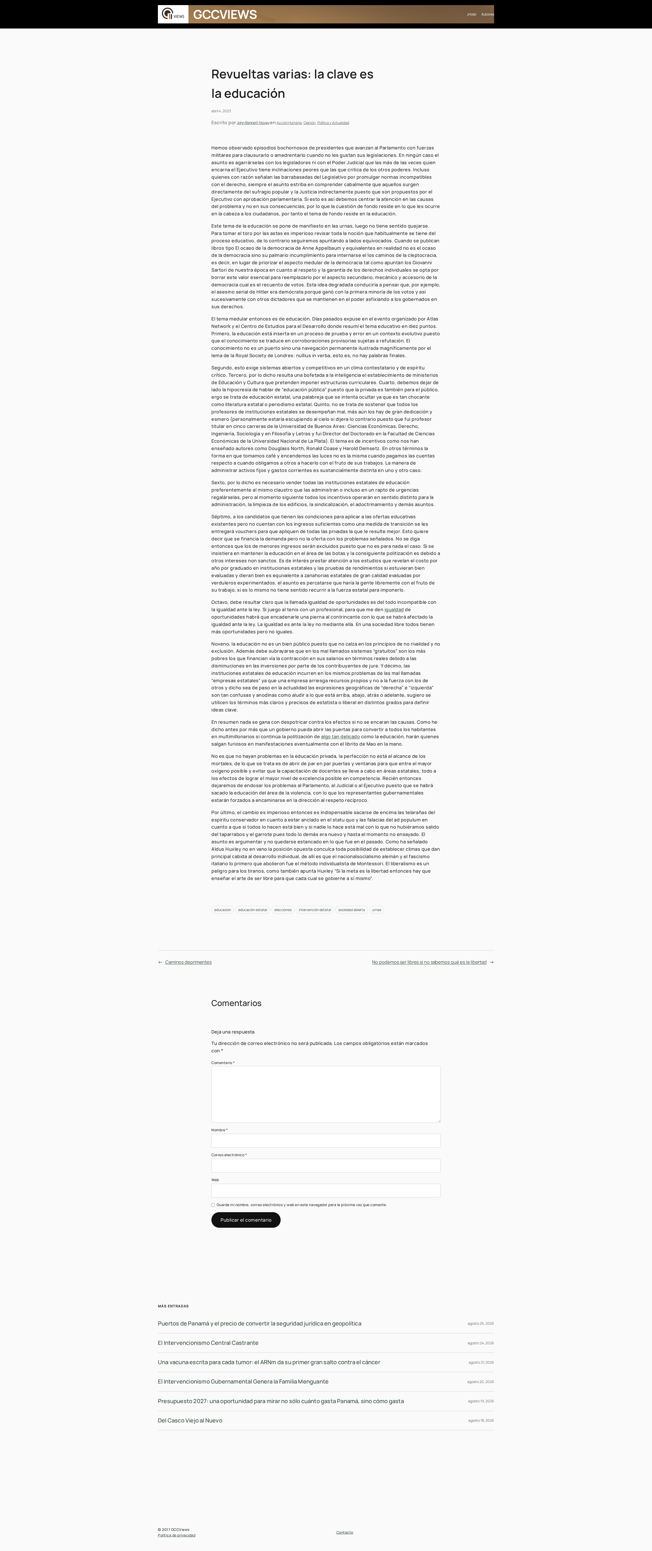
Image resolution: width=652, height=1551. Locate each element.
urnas (376, 909)
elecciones (283, 909)
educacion (222, 909)
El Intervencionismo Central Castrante (208, 1343)
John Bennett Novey (253, 122)
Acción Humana (289, 122)
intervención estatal (315, 909)
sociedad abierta (351, 909)
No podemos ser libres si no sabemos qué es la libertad (429, 962)
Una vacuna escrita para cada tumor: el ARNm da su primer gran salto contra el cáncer (269, 1362)
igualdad (394, 609)
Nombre (219, 1129)
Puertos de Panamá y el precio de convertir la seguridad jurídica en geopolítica (259, 1323)
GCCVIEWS (225, 14)
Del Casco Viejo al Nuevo (190, 1420)
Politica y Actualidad (333, 122)
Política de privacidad (176, 1535)
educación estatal (252, 909)
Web (215, 1179)
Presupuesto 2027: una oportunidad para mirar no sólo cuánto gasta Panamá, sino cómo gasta (281, 1401)
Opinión (310, 122)
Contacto (344, 1532)
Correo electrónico (229, 1154)
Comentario (223, 1062)
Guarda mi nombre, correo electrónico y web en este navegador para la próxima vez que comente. (302, 1204)
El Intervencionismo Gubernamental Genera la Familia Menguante (243, 1381)
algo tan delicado (340, 736)
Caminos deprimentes (188, 962)
